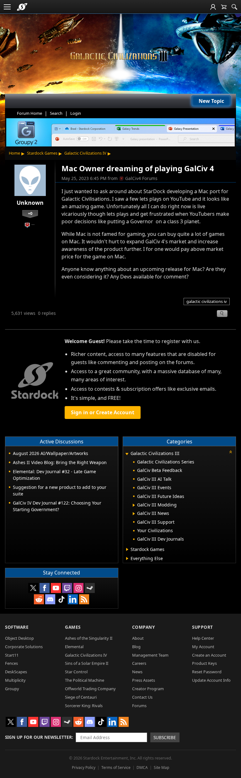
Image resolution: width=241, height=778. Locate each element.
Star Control (76, 672)
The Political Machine (84, 680)
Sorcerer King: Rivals (84, 705)
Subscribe (164, 737)
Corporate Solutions (24, 646)
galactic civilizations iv (206, 301)
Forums (139, 705)
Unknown (30, 202)
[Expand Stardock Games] (127, 549)
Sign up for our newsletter (38, 737)
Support (202, 627)
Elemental (74, 646)
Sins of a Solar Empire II (86, 663)
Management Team (150, 655)
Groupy (12, 688)
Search (56, 113)
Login (75, 113)
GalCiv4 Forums (141, 178)
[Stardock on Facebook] (44, 588)
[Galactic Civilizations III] (120, 56)
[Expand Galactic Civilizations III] (127, 454)
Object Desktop (19, 638)
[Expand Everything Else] (127, 558)
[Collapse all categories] (230, 452)
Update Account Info (211, 680)
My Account (203, 646)
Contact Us (142, 697)
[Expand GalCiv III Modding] (134, 505)
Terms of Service (116, 767)
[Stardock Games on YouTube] (56, 588)
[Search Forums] (234, 7)
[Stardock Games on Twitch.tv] (67, 588)
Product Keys (204, 663)
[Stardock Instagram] (78, 588)
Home (14, 153)
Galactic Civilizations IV (85, 153)
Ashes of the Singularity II (88, 638)
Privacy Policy (83, 767)
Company (143, 627)
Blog (136, 646)
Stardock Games (42, 153)
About (138, 638)
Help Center (203, 638)
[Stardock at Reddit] (39, 599)
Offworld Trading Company (90, 688)
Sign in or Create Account (102, 412)
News (137, 672)
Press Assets (143, 680)
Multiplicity (15, 680)
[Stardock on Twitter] (33, 588)
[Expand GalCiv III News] (134, 513)
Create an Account (209, 655)
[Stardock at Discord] (50, 599)
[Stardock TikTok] (61, 599)
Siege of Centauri (81, 697)
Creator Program (148, 688)
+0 (30, 213)
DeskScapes (16, 672)
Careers (139, 663)
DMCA (142, 767)
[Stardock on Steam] (89, 588)
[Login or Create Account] (213, 7)
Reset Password (207, 672)
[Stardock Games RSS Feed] (84, 599)
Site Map (161, 767)
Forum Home (29, 113)
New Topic (211, 101)
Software (17, 627)
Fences (11, 663)
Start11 (12, 655)
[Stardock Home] (22, 7)
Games (73, 627)
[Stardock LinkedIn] (72, 599)
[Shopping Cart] (223, 7)
